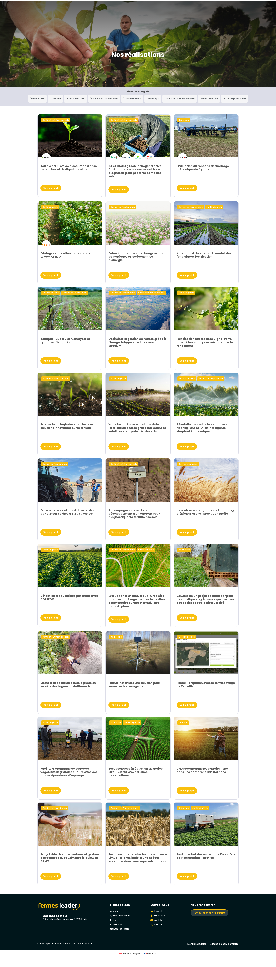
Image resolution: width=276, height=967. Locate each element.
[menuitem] (130, 954)
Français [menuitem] (152, 953)
